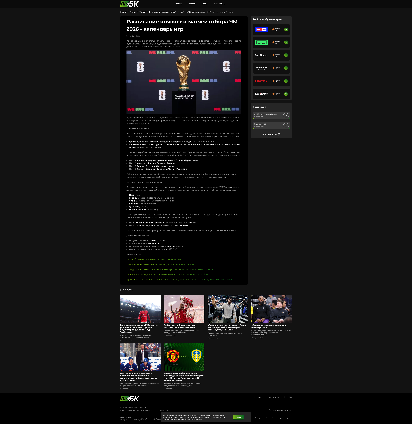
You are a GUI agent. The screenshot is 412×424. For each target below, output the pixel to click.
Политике (197, 419)
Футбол (142, 12)
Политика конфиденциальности (133, 408)
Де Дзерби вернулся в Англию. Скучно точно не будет (153, 259)
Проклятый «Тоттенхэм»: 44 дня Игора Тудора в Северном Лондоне (160, 264)
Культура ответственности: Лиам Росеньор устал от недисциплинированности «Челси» (170, 269)
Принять (238, 417)
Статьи (205, 4)
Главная (178, 4)
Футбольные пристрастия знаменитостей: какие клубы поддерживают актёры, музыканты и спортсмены (179, 279)
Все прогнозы (269, 134)
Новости (192, 4)
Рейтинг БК (219, 4)
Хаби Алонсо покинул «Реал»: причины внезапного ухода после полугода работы (167, 274)
